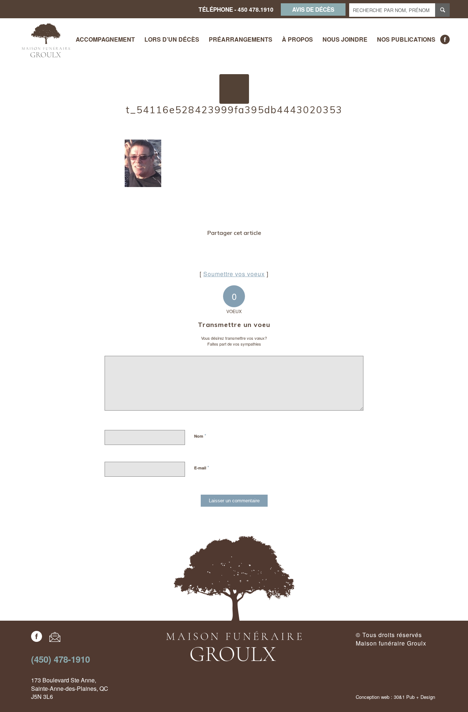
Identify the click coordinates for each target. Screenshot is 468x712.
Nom (200, 435)
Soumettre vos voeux (234, 274)
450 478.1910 (255, 9)
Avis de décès (313, 9)
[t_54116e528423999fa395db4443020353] (234, 89)
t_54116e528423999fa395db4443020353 (234, 110)
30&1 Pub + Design (414, 696)
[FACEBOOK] (445, 39)
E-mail (201, 467)
